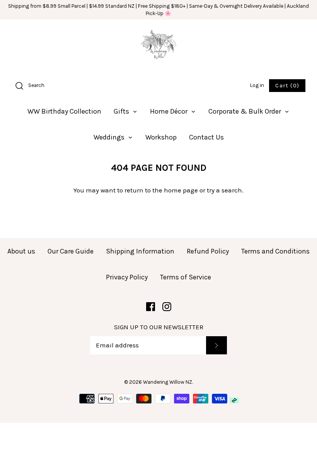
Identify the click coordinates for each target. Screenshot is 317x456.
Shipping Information (140, 251)
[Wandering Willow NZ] (158, 46)
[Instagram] (166, 306)
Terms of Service (185, 277)
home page (181, 190)
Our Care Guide (71, 251)
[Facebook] (150, 306)
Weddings (110, 137)
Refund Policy (208, 251)
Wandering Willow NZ (167, 382)
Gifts (122, 111)
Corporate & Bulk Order (245, 111)
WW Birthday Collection (64, 111)
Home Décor (169, 111)
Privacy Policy (127, 277)
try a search (224, 190)
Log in (257, 85)
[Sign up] (216, 345)
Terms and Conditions (275, 251)
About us (21, 251)
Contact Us (206, 137)
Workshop (161, 137)
